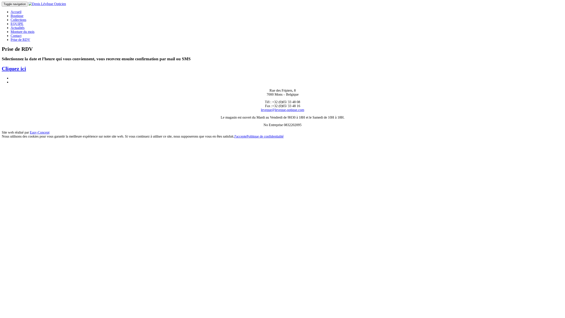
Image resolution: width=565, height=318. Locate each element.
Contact (16, 36)
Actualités (17, 28)
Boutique (17, 16)
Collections (18, 20)
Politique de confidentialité (265, 136)
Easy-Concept (39, 132)
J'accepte (240, 136)
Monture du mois (22, 32)
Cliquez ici (14, 69)
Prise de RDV (20, 40)
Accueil (16, 12)
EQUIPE (17, 24)
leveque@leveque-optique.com (282, 110)
